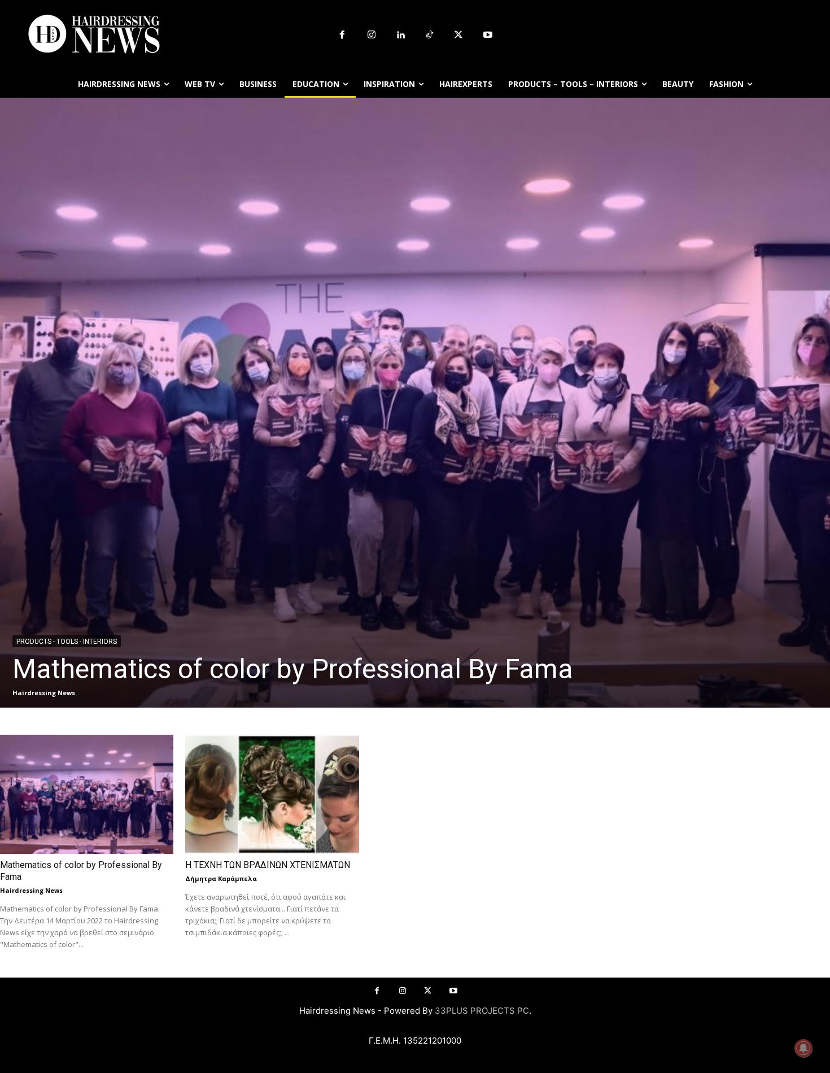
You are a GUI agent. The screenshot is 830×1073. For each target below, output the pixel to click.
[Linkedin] (400, 35)
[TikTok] (430, 35)
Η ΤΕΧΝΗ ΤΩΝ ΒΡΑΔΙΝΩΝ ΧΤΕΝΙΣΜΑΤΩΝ (267, 865)
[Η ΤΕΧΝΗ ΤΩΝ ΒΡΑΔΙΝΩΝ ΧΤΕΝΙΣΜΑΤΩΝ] (272, 794)
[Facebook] (342, 35)
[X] (459, 35)
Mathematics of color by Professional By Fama (292, 669)
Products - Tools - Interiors (66, 641)
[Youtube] (488, 35)
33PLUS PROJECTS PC (482, 1010)
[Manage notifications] (803, 1048)
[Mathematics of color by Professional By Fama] (415, 403)
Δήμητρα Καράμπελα (221, 878)
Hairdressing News (43, 692)
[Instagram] (371, 35)
